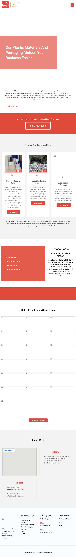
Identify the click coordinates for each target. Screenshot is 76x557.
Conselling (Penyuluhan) (14, 261)
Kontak (23, 533)
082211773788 (46, 525)
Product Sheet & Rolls (27, 524)
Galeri (22, 531)
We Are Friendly (11, 257)
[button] (23, 257)
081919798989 (46, 532)
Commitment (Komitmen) (14, 269)
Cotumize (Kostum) (12, 265)
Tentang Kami (25, 520)
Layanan (23, 522)
